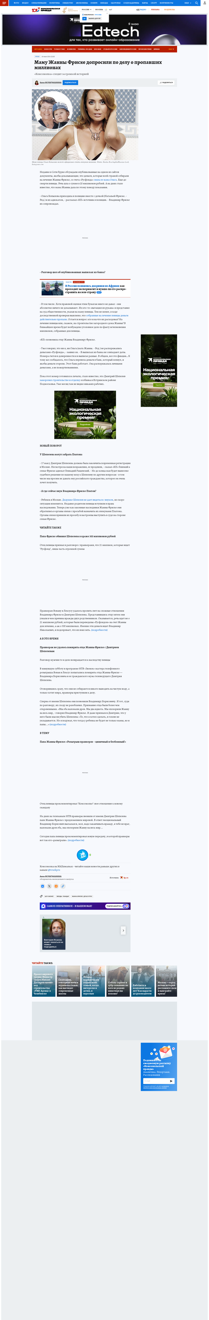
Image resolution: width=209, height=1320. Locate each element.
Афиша (157, 49)
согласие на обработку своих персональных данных (156, 1087)
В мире (94, 3)
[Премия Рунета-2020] (69, 10)
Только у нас (59, 49)
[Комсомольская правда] (46, 9)
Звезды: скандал (62, 896)
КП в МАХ (97, 49)
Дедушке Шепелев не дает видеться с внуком (87, 500)
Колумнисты (166, 3)
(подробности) (99, 630)
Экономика (82, 3)
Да (84, 18)
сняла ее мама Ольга (105, 180)
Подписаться (70, 82)
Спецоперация (38, 3)
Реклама (155, 9)
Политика (54, 3)
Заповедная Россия (127, 49)
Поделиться (167, 82)
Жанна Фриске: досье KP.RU (82, 896)
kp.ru (126, 877)
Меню (4, 3)
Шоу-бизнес (49, 896)
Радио (143, 9)
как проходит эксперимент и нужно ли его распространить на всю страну (95, 289)
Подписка (169, 9)
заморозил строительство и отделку (60, 380)
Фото (16, 3)
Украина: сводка (85, 49)
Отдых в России (110, 49)
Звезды (104, 3)
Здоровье (115, 3)
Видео (25, 3)
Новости (48, 49)
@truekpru (54, 870)
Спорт (154, 3)
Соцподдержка (131, 3)
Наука (145, 3)
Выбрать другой (94, 18)
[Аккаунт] (205, 3)
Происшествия (144, 49)
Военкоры (71, 49)
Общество (68, 3)
